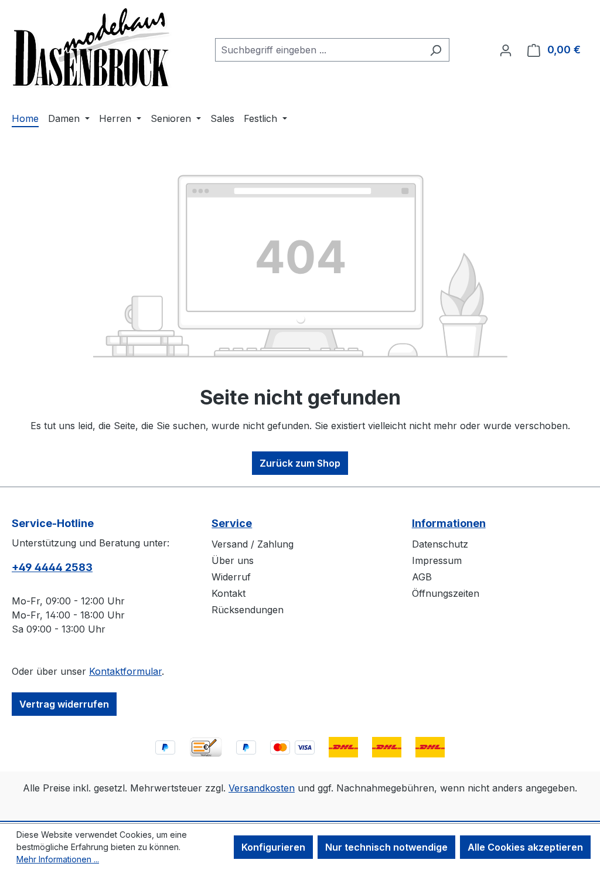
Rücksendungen (248, 610)
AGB (422, 577)
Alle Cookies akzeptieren (525, 847)
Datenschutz (440, 544)
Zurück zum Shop (300, 463)
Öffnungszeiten (445, 593)
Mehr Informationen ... (57, 859)
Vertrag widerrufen (64, 704)
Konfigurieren (273, 847)
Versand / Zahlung (253, 544)
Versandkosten (262, 788)
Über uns (233, 560)
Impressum (437, 560)
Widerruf (231, 577)
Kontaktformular (125, 671)
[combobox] (318, 50)
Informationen (449, 523)
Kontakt (229, 593)
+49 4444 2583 (52, 567)
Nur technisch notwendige (386, 847)
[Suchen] (435, 50)
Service (232, 523)
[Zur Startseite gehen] (92, 47)
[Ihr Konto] (506, 50)
